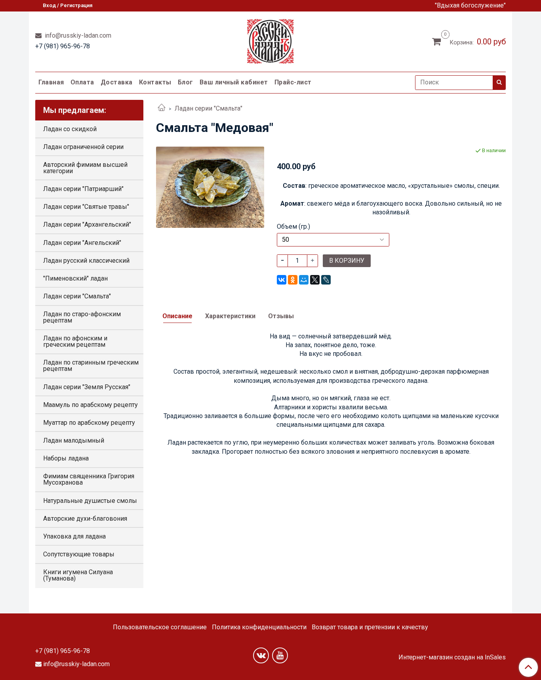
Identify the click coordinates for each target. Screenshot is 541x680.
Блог (185, 82)
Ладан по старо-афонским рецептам (82, 317)
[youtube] (280, 655)
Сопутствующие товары (78, 554)
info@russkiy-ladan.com (77, 35)
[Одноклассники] (292, 280)
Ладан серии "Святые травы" (86, 206)
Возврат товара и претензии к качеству (370, 627)
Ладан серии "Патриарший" (83, 189)
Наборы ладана (66, 458)
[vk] (261, 655)
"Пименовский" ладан (75, 278)
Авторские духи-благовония (85, 518)
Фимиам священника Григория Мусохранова (88, 479)
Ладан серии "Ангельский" (82, 242)
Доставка (117, 82)
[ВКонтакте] (281, 280)
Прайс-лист (293, 82)
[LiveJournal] (326, 280)
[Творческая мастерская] (271, 40)
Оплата (82, 82)
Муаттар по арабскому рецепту (89, 422)
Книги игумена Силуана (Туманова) (78, 575)
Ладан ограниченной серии (83, 147)
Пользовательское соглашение (160, 627)
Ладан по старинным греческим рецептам (91, 365)
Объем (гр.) (293, 226)
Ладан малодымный (73, 440)
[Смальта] (210, 187)
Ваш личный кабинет (234, 82)
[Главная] (162, 108)
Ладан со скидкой (70, 129)
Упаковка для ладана (74, 536)
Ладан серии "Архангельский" (87, 224)
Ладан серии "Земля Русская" (86, 387)
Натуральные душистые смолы (90, 500)
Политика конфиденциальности (259, 627)
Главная (51, 82)
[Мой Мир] (304, 280)
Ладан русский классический (86, 260)
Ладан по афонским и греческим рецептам (75, 341)
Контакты (155, 82)
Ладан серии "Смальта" (208, 108)
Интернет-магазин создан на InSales (452, 657)
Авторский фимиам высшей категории (85, 168)
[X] (315, 280)
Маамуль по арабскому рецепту (90, 405)
